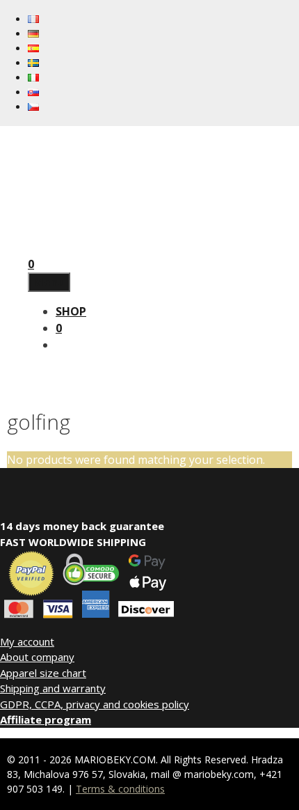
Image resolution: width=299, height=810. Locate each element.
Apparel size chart (43, 673)
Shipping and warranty (53, 688)
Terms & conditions (120, 788)
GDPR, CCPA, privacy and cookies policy (94, 704)
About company (37, 657)
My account (27, 641)
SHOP (71, 311)
